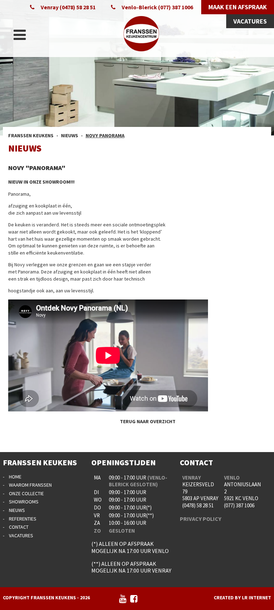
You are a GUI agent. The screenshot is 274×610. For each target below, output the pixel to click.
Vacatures (21, 535)
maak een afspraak (237, 7)
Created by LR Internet (242, 597)
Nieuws (17, 510)
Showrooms (24, 501)
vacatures (250, 21)
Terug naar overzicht (148, 421)
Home (15, 476)
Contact (19, 527)
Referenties (22, 519)
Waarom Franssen (30, 485)
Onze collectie (26, 493)
